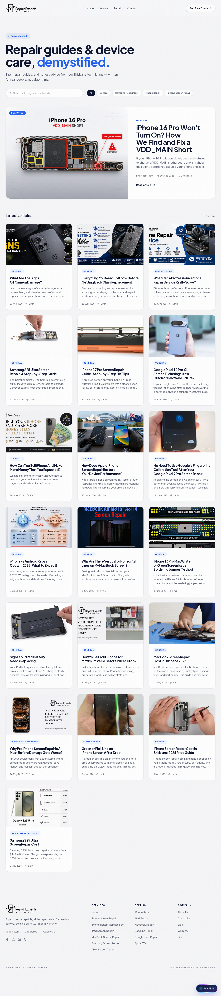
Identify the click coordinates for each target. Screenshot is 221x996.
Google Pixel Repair (146, 937)
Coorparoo (31, 931)
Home (90, 8)
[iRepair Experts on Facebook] (7, 939)
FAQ (180, 937)
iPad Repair (141, 918)
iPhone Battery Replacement (108, 924)
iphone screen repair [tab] (179, 92)
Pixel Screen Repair (103, 949)
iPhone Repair (143, 912)
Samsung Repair (144, 930)
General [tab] (103, 92)
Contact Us (184, 918)
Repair (118, 8)
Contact (132, 8)
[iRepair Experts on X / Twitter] (26, 939)
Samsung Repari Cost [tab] (126, 92)
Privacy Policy (13, 967)
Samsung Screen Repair (105, 943)
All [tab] (91, 92)
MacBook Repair (144, 924)
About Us (183, 912)
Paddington (12, 931)
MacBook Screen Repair (106, 937)
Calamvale (49, 931)
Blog (180, 924)
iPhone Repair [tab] (153, 92)
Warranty (183, 930)
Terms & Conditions (37, 967)
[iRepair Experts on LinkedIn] (19, 939)
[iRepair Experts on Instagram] (13, 939)
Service (103, 8)
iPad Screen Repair (103, 930)
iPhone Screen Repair (104, 918)
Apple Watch (142, 943)
